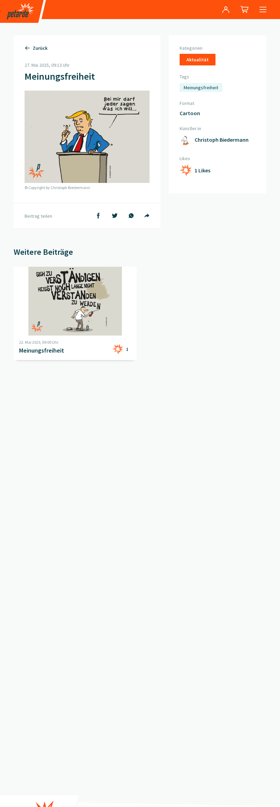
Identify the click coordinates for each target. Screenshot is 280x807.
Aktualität (197, 60)
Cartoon (190, 113)
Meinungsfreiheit (201, 87)
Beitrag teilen (38, 216)
